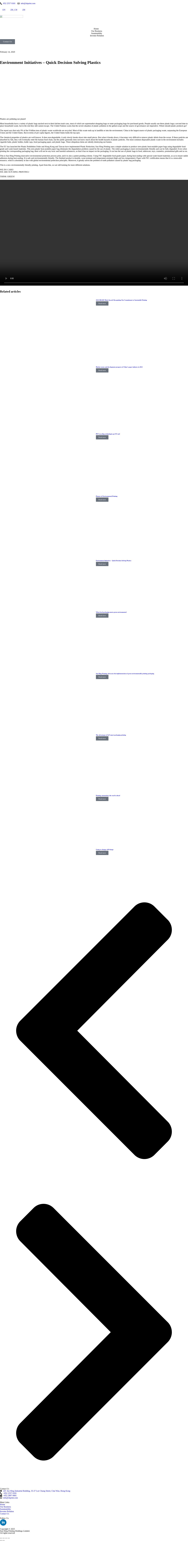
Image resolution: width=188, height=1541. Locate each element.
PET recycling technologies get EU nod (108, 434)
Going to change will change (104, 849)
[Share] (4, 1538)
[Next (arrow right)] (4, 1540)
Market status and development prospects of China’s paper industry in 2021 (119, 367)
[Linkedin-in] (3, 1522)
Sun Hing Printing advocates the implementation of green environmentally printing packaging (125, 673)
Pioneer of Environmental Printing (106, 496)
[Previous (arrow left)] (1, 1540)
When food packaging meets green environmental (111, 612)
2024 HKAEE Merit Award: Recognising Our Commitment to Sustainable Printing (121, 300)
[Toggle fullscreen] (6, 1538)
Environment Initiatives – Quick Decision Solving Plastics (113, 560)
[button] (94, 1031)
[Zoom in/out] (9, 1538)
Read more (102, 303)
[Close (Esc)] (1, 1538)
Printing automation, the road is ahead (108, 795)
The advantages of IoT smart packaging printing (111, 735)
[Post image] (46, 359)
